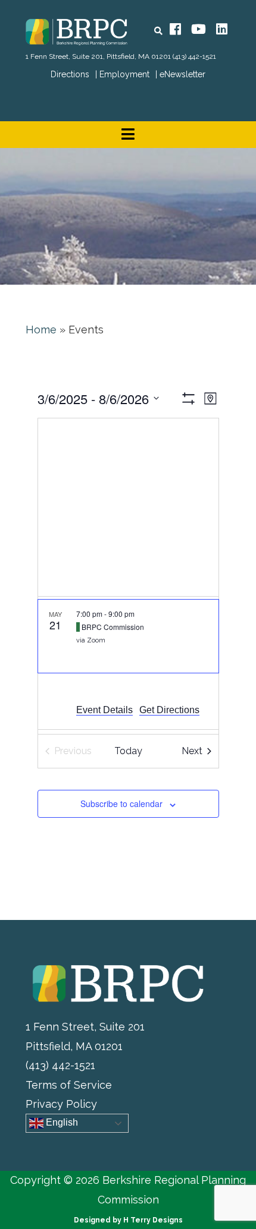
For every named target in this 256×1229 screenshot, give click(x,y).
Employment (124, 74)
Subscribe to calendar (121, 803)
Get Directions (169, 710)
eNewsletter (182, 74)
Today (128, 751)
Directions (70, 74)
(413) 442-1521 (194, 56)
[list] (128, 665)
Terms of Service (69, 1085)
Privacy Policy (61, 1104)
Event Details (104, 710)
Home (41, 329)
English (60, 1123)
